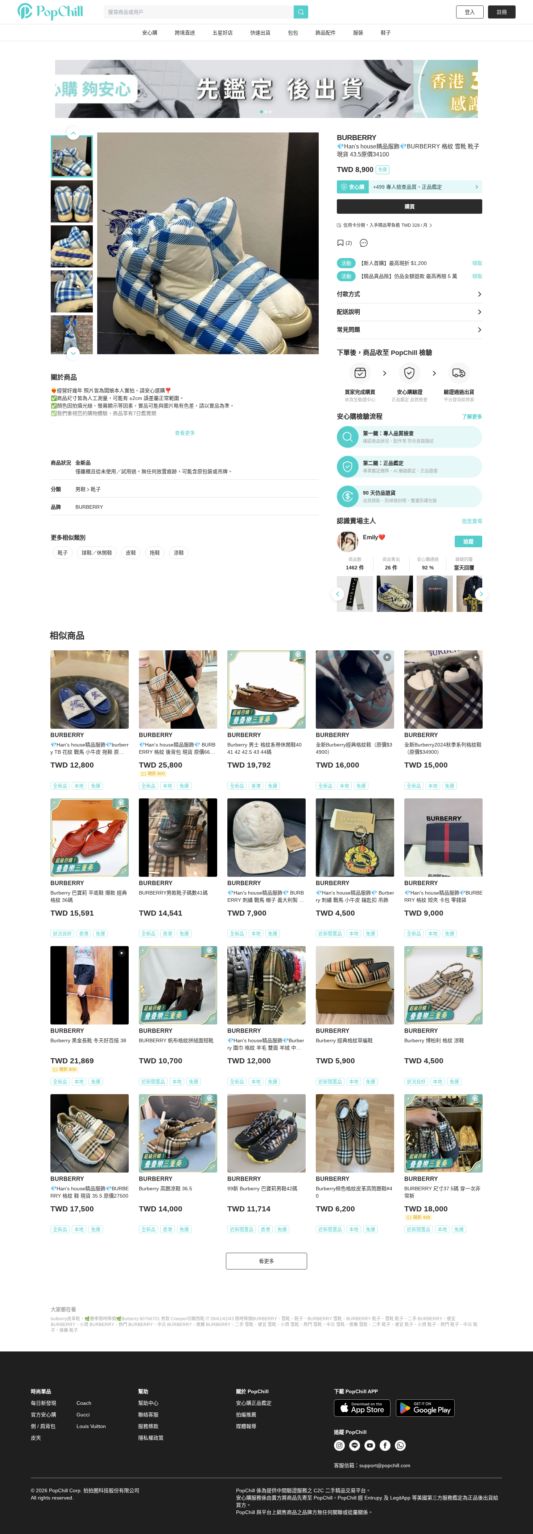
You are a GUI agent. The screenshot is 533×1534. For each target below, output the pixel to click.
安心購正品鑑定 (254, 1403)
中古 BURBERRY (174, 1324)
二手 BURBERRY (425, 1318)
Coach (84, 1403)
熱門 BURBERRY (136, 1324)
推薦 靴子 (68, 1330)
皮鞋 (131, 553)
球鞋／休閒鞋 (97, 553)
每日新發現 (43, 1403)
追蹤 (468, 541)
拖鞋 (155, 553)
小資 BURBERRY (97, 1324)
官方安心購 (43, 1415)
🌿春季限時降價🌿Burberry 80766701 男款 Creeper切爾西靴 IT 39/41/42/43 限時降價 (168, 1318)
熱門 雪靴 (312, 1324)
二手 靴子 (381, 1324)
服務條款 (148, 1426)
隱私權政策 (151, 1438)
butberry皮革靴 (65, 1318)
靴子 (96, 489)
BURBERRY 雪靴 (324, 1318)
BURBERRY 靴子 (363, 1318)
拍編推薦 (246, 1415)
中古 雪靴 (335, 1324)
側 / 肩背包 (43, 1426)
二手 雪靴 (244, 1324)
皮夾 (36, 1438)
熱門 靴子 (450, 1324)
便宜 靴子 (404, 1324)
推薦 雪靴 (358, 1324)
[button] (355, 564)
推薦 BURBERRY (213, 1324)
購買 (410, 206)
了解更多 (472, 417)
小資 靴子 (427, 1324)
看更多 (266, 1261)
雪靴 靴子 (394, 1318)
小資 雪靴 (290, 1324)
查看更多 (185, 433)
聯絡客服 (148, 1415)
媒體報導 (246, 1426)
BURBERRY (89, 507)
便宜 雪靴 (267, 1324)
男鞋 (80, 489)
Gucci (83, 1415)
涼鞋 (179, 553)
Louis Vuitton (91, 1426)
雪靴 (285, 1318)
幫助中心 (148, 1403)
